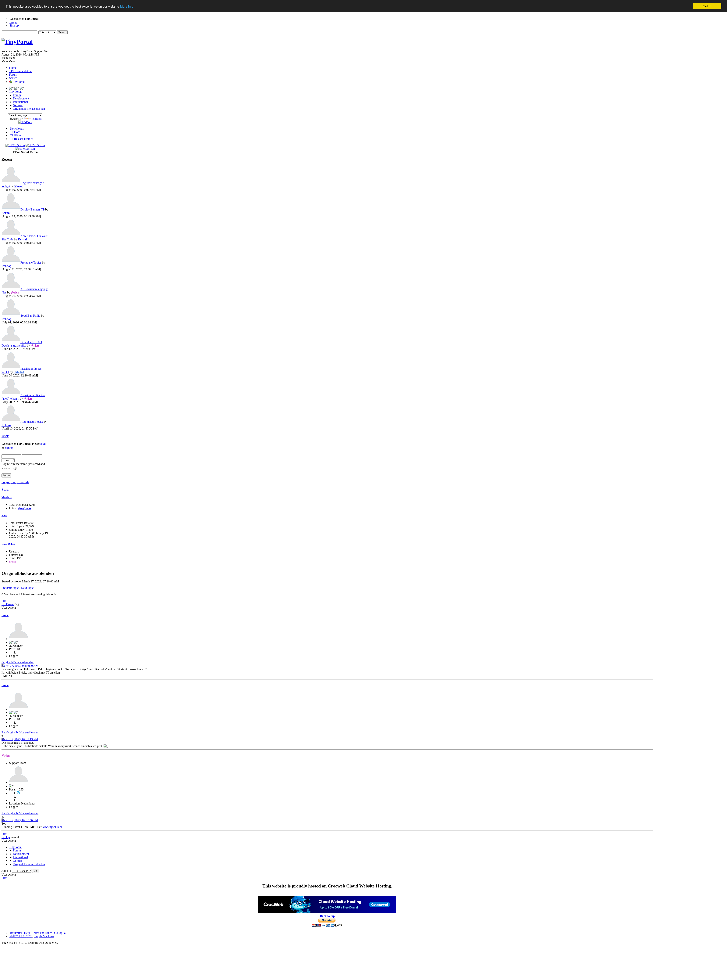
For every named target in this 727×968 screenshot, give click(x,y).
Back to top (327, 916)
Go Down (8, 604)
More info (126, 6)
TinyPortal (15, 932)
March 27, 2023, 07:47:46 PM (20, 820)
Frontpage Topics (30, 262)
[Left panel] (11, 88)
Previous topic (10, 587)
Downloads (16, 128)
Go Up (6, 837)
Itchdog (6, 266)
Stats (5, 489)
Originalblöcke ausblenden (18, 662)
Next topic (27, 587)
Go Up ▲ (60, 932)
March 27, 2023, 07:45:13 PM (20, 739)
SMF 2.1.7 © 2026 (20, 936)
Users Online (8, 543)
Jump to (6, 870)
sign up (9, 447)
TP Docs (14, 132)
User (5, 436)
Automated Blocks (31, 421)
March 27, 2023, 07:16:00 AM (20, 665)
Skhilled (19, 372)
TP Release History (21, 138)
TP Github (15, 135)
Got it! (707, 6)
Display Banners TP (32, 209)
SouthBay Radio (30, 315)
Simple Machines (44, 936)
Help (27, 932)
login (43, 443)
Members (7, 497)
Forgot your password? (15, 482)
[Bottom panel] (22, 88)
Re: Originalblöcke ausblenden (20, 732)
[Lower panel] (17, 88)
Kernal (18, 186)
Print (4, 600)
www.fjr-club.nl (52, 827)
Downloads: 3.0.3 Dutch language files (22, 343)
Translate (36, 118)
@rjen (15, 292)
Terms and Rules (42, 932)
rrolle (5, 615)
